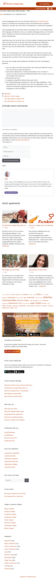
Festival (34, 294)
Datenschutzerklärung (22, 140)
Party (12, 96)
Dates (13, 294)
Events (25, 294)
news (40, 300)
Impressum (23, 576)
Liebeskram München (11, 461)
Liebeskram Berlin (10, 456)
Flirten (38, 294)
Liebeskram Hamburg (11, 458)
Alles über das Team (10, 408)
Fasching (30, 294)
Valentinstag (15, 305)
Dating (17, 294)
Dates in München (10, 543)
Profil (24, 303)
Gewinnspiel (11, 297)
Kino (21, 297)
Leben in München (10, 549)
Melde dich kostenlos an (28, 322)
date (7, 294)
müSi (31, 300)
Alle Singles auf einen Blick (10, 270)
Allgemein (7, 93)
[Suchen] (27, 480)
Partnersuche (13, 303)
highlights (17, 297)
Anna (32, 272)
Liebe (24, 297)
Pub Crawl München (42, 21)
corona (3, 294)
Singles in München (10, 563)
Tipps (4, 306)
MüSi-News (8, 557)
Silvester (27, 303)
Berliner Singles (9, 509)
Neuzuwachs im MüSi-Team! (38, 270)
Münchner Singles (23, 300)
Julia (6, 179)
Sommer (44, 303)
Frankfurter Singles (10, 514)
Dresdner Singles (9, 511)
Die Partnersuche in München (13, 496)
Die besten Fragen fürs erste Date (15, 493)
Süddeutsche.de (9, 441)
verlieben (44, 306)
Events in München (10, 546)
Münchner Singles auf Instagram (14, 420)
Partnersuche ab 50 (10, 438)
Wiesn (12, 308)
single (32, 303)
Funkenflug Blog (40, 8)
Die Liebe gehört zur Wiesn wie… (14, 98)
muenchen (30, 297)
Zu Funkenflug (44, 4)
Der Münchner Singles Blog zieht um (14, 225)
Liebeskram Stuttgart (10, 464)
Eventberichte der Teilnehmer (13, 414)
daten (9, 294)
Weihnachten (5, 308)
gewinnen (4, 297)
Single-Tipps (8, 560)
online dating (5, 303)
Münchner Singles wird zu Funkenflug (41, 225)
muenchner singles (39, 297)
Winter (15, 307)
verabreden (22, 306)
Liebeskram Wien (9, 467)
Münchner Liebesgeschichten (13, 417)
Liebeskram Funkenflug (11, 453)
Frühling (46, 294)
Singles (17, 96)
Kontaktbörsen (9, 435)
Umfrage (9, 306)
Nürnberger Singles (10, 525)
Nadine (6, 227)
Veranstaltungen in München (34, 305)
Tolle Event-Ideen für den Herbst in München (18, 385)
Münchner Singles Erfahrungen (14, 411)
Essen (21, 294)
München (7, 96)
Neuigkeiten (35, 300)
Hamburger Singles (10, 517)
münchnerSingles (9, 300)
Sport (48, 303)
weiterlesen (5, 246)
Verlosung (50, 305)
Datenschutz (32, 576)
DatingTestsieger (9, 432)
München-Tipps (9, 554)
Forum (43, 294)
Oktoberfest (45, 300)
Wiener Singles (9, 528)
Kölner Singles (8, 520)
